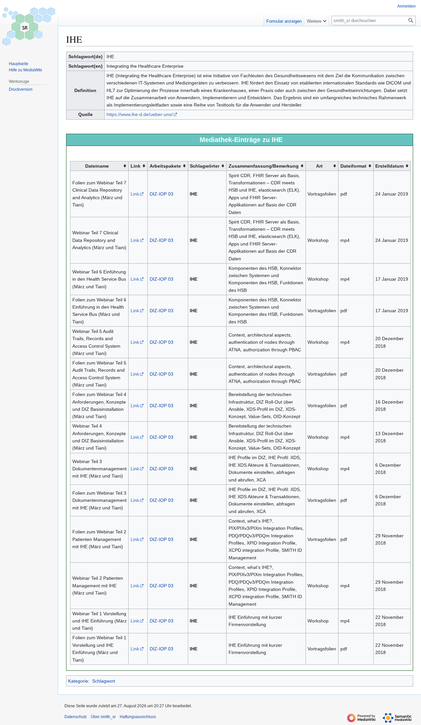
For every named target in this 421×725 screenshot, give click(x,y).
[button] (316, 19)
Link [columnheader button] (135, 166)
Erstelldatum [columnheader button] (389, 166)
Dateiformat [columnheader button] (353, 166)
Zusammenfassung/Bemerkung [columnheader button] (264, 166)
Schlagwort (103, 681)
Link (135, 194)
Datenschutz (75, 716)
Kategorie (78, 681)
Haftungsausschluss (138, 716)
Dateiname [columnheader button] (97, 166)
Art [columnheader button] (319, 166)
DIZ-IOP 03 (161, 194)
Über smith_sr (103, 716)
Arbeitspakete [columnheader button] (165, 166)
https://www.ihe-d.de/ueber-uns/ (140, 114)
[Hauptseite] (29, 26)
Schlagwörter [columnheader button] (204, 166)
